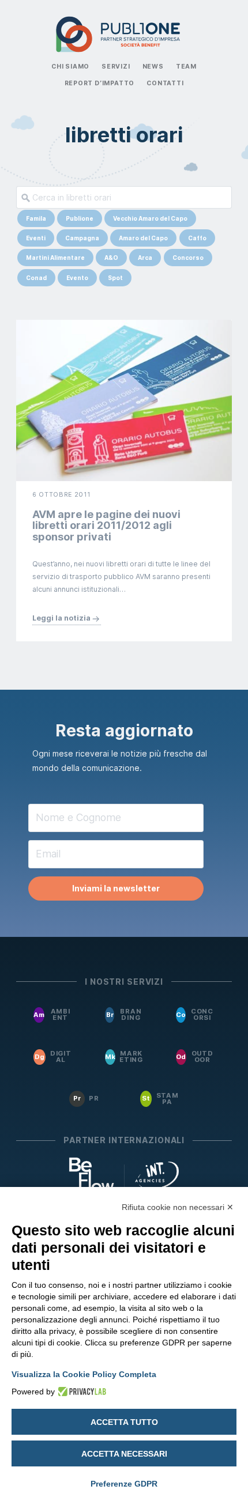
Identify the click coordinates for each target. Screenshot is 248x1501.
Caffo (197, 238)
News (153, 66)
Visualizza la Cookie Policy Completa (84, 1374)
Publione (79, 218)
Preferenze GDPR (124, 1483)
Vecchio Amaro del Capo (150, 218)
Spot (115, 277)
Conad (36, 277)
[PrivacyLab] (80, 1391)
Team (186, 66)
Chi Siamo (70, 66)
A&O (111, 257)
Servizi (116, 66)
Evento (77, 277)
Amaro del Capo (143, 238)
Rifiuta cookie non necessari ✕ (178, 1207)
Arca (145, 257)
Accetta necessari (124, 1453)
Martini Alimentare (55, 257)
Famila (36, 218)
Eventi (36, 238)
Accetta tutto (124, 1422)
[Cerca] (23, 197)
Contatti (164, 83)
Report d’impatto (100, 83)
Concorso (188, 257)
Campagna (82, 238)
